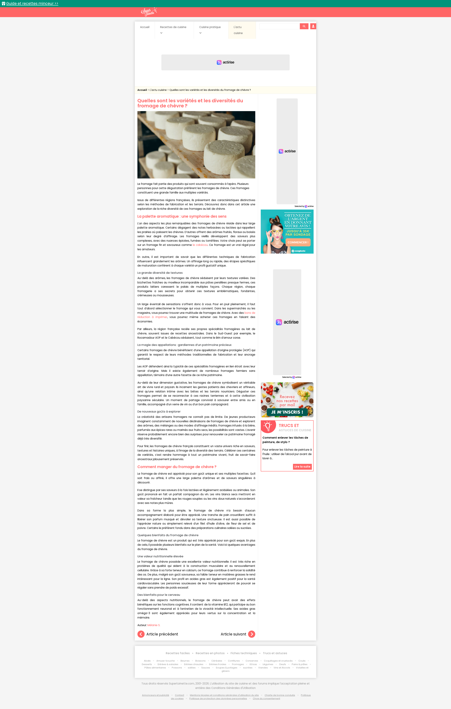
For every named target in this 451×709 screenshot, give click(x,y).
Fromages (238, 664)
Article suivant (233, 634)
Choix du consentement (266, 698)
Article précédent (162, 634)
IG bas (253, 664)
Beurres (185, 660)
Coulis (301, 660)
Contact (179, 695)
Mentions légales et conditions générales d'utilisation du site (224, 695)
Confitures (234, 660)
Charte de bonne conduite (280, 695)
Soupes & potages (226, 667)
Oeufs (282, 664)
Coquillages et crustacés (278, 660)
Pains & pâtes (299, 664)
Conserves (252, 660)
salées (192, 667)
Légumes (268, 664)
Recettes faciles (178, 653)
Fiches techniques (244, 653)
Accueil (144, 27)
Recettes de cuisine (173, 27)
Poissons (177, 667)
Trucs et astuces (275, 653)
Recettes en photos (210, 653)
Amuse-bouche (165, 660)
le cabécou (200, 245)
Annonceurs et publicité (155, 695)
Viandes (263, 667)
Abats (147, 660)
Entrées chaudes (193, 664)
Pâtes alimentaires (155, 667)
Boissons (200, 660)
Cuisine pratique (210, 27)
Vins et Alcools (282, 667)
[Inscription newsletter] (287, 399)
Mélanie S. (153, 625)
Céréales (216, 660)
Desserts (147, 664)
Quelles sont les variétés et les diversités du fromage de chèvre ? (210, 90)
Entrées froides (217, 664)
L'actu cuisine (238, 30)
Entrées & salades (168, 664)
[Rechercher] (304, 26)
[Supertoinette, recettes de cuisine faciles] (149, 12)
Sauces (205, 667)
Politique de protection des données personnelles (218, 698)
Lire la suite (302, 466)
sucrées (247, 667)
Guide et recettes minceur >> (32, 3)
